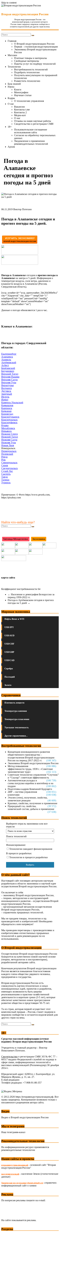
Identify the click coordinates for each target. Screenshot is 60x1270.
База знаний (14, 83)
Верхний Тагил (9, 374)
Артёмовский (8, 362)
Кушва (4, 425)
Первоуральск (8, 451)
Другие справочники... (16, 736)
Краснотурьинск (10, 416)
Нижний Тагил (9, 436)
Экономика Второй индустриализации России (33, 763)
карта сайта (8, 577)
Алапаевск (7, 356)
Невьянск (6, 431)
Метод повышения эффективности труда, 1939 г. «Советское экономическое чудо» (30, 769)
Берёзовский (8, 368)
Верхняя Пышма (10, 376)
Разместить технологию (27, 81)
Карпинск (6, 408)
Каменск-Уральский (12, 402)
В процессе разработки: (19, 853)
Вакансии (19, 106)
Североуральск (9, 462)
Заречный (6, 394)
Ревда (4, 456)
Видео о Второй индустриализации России (25, 1117)
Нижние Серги (9, 434)
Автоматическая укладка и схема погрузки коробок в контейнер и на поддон (30, 783)
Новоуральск (8, 448)
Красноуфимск (9, 422)
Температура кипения (15, 711)
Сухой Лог (7, 471)
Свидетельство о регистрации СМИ (33, 123)
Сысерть (6, 474)
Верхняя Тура (8, 382)
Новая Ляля (7, 445)
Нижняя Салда (9, 439)
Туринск (6, 482)
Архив (11, 146)
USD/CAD (9, 660)
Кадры (11, 98)
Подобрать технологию (27, 72)
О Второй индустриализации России (34, 43)
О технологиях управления (29, 101)
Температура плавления (16, 719)
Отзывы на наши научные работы (32, 121)
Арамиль (6, 359)
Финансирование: (16, 845)
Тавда (4, 476)
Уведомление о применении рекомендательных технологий (31, 142)
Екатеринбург (8, 354)
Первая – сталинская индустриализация (36, 46)
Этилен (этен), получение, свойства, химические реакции (28, 799)
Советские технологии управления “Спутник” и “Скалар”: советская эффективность (33, 776)
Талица (5, 479)
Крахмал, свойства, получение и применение (32, 803)
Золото (7, 685)
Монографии (21, 92)
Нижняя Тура (8, 442)
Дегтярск (6, 391)
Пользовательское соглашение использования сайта (30, 131)
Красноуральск (9, 419)
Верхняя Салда (9, 379)
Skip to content (8, 2)
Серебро (8, 668)
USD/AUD (9, 635)
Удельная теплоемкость (16, 727)
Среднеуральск (9, 468)
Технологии (14, 66)
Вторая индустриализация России (24, 14)
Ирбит (4, 399)
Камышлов (7, 405)
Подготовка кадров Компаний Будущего (30, 789)
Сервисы (6, 1265)
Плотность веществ (14, 703)
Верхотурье (7, 385)
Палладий (9, 677)
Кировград (7, 414)
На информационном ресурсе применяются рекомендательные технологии (25, 1148)
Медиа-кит (20, 115)
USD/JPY (9, 627)
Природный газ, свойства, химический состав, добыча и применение (31, 807)
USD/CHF (9, 644)
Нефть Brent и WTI (14, 619)
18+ (10, 126)
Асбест (5, 365)
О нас (11, 103)
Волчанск (6, 388)
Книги (17, 89)
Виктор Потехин (22, 209)
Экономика (7, 1235)
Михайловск (8, 428)
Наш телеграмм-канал (13, 1132)
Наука (11, 86)
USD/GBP (9, 652)
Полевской (7, 454)
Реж (3, 459)
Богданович (7, 371)
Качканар (6, 411)
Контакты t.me (22, 109)
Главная (12, 41)
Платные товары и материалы (30, 58)
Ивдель (5, 396)
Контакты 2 (20, 112)
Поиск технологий (16, 836)
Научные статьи (23, 95)
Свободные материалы (26, 61)
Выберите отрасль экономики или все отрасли (27, 825)
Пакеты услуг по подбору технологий (35, 63)
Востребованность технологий (31, 69)
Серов (4, 465)
